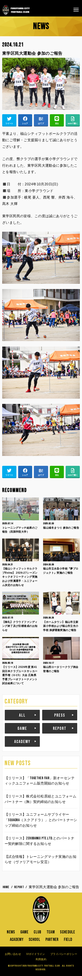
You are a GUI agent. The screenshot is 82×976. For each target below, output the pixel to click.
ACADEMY (22, 741)
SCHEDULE (67, 932)
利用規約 (41, 959)
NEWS (11, 932)
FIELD (68, 939)
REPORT (59, 728)
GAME (22, 728)
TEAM (51, 932)
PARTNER (51, 939)
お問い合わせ (13, 954)
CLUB (37, 932)
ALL (22, 715)
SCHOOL (34, 939)
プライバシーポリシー (63, 954)
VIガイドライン (35, 954)
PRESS (59, 715)
